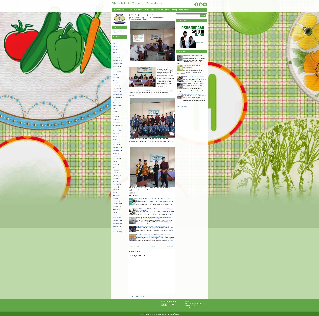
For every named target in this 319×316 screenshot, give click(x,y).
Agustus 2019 (116, 231)
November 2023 (117, 125)
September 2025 (117, 69)
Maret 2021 (115, 198)
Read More (170, 214)
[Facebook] (196, 4)
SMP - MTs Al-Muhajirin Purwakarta (137, 3)
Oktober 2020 (116, 206)
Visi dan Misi (117, 10)
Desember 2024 (117, 94)
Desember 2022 (117, 147)
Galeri (158, 10)
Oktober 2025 (116, 66)
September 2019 (117, 229)
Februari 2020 (116, 215)
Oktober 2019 (116, 226)
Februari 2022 (116, 175)
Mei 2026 (115, 49)
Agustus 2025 (116, 72)
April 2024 (115, 116)
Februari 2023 (116, 142)
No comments (157, 15)
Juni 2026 (115, 46)
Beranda (153, 246)
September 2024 (117, 102)
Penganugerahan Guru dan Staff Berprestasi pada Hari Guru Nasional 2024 (153, 226)
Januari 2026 (116, 57)
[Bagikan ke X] (133, 193)
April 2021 (115, 195)
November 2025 (117, 63)
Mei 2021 (115, 192)
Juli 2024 (115, 108)
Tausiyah (115, 32)
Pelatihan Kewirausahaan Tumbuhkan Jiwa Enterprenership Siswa (146, 18)
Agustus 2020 (116, 209)
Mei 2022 (115, 167)
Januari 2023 (116, 144)
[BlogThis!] (131, 193)
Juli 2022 (115, 161)
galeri (124, 31)
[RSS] (205, 4)
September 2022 (117, 156)
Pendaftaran (165, 10)
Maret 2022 (115, 172)
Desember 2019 (117, 220)
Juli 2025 (115, 74)
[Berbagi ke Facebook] (134, 193)
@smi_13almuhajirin (182, 106)
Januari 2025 (116, 91)
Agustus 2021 (116, 184)
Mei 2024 (115, 114)
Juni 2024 (115, 111)
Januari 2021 (116, 201)
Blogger (174, 313)
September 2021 (117, 181)
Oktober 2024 (116, 100)
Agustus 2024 (116, 105)
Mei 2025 (115, 80)
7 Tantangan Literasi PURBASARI (181, 10)
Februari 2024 (116, 122)
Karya (152, 10)
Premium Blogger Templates (173, 314)
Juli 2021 (115, 187)
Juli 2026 (115, 43)
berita (150, 15)
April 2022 (115, 170)
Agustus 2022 (116, 158)
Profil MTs (134, 10)
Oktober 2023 (116, 128)
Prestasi (146, 10)
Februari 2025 (116, 88)
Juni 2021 (115, 189)
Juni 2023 (115, 133)
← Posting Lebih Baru (134, 246)
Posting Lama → (171, 246)
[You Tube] (201, 4)
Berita (140, 10)
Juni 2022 (115, 164)
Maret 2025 (115, 86)
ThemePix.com (147, 314)
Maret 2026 (115, 55)
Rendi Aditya (163, 314)
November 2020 (117, 203)
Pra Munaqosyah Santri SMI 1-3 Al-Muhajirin (193, 76)
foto (120, 31)
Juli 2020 (115, 212)
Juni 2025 (115, 77)
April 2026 (115, 52)
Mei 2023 (115, 136)
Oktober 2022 (116, 153)
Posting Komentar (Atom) (140, 296)
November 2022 (117, 150)
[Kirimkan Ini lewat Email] (130, 193)
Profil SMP (126, 10)
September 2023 (117, 130)
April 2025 (115, 83)
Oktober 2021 (116, 178)
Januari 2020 (116, 217)
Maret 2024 (115, 119)
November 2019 (117, 223)
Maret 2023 (115, 139)
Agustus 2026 (116, 41)
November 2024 (117, 97)
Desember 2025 (117, 60)
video (118, 32)
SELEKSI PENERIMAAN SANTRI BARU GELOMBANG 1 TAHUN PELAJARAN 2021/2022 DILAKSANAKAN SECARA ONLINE (194, 95)
